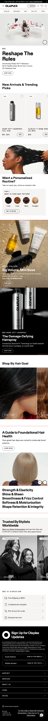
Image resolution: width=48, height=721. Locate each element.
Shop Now (31, 1)
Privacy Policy (20, 651)
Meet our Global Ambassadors (13, 529)
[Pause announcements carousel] (46, 1)
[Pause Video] (45, 42)
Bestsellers (17, 11)
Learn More (8, 448)
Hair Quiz (34, 11)
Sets (25, 11)
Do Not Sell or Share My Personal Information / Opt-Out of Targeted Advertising (31, 713)
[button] (41, 715)
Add (20, 134)
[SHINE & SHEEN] (18, 393)
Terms (27, 651)
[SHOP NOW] (24, 254)
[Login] (22, 96)
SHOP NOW (7, 73)
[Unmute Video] (40, 482)
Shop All (6, 11)
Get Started (11, 211)
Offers (43, 11)
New (5, 96)
